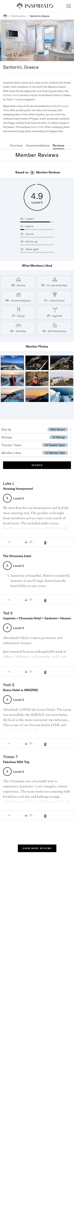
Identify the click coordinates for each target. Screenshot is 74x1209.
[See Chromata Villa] (46, 815)
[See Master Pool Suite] (46, 600)
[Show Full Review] (9, 542)
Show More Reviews (37, 848)
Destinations (18, 16)
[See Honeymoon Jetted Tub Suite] (46, 672)
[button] (68, 6)
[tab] (16, 145)
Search (37, 465)
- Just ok (28, 233)
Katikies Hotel (11, 95)
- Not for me (31, 241)
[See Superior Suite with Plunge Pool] (46, 743)
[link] (16, 145)
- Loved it (29, 218)
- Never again (31, 249)
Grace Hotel (37, 126)
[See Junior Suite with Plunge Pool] (46, 542)
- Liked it (28, 226)
